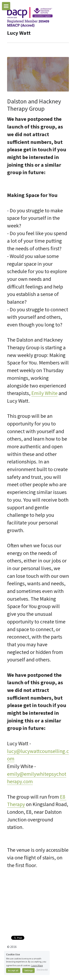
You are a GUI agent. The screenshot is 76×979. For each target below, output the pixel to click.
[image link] (30, 17)
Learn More (37, 965)
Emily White (44, 393)
